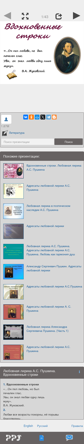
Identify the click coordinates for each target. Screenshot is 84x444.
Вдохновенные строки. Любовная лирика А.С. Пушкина (54, 167)
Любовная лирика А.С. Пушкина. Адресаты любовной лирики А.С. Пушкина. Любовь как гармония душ (51, 250)
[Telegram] (48, 117)
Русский (42, 426)
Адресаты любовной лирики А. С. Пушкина (49, 308)
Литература (16, 132)
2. (4, 410)
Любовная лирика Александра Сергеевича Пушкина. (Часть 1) (48, 329)
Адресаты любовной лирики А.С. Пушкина (48, 187)
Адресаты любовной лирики (45, 226)
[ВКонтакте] (25, 117)
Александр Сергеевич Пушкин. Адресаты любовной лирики (54, 268)
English (28, 426)
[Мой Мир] (37, 117)
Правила (77, 426)
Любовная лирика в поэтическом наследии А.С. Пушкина (48, 208)
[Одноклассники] (31, 117)
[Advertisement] (42, 5)
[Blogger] (54, 117)
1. (4, 384)
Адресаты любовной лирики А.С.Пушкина (54, 286)
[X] (42, 117)
